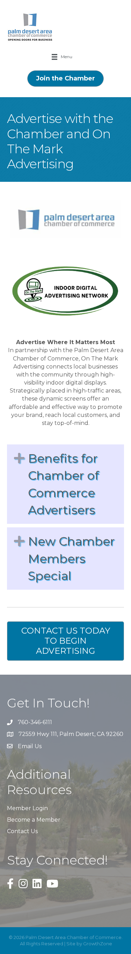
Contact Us (22, 831)
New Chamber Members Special (71, 558)
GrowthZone (97, 943)
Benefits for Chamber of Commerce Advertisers (63, 484)
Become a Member (33, 819)
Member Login (27, 808)
